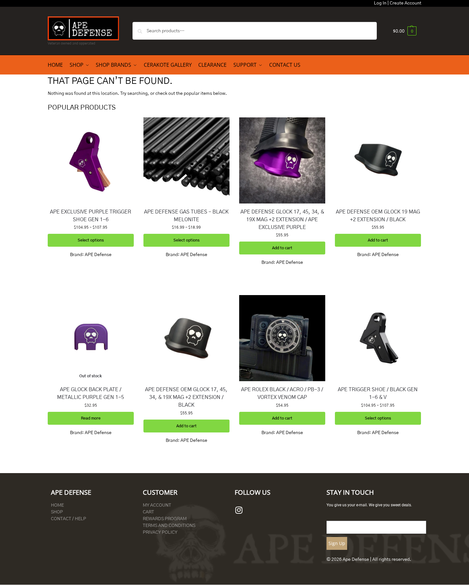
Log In (380, 3)
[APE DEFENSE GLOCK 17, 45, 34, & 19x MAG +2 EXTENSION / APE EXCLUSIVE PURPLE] (282, 160)
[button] (404, 31)
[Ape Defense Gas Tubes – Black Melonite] (186, 160)
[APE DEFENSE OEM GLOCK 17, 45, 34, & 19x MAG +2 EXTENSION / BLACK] (186, 338)
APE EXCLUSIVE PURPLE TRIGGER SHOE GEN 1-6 (90, 215)
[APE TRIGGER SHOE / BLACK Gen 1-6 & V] (378, 338)
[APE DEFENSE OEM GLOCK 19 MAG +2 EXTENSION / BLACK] (378, 160)
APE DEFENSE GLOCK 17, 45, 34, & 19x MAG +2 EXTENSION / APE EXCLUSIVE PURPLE (282, 219)
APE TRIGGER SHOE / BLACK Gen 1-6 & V (378, 393)
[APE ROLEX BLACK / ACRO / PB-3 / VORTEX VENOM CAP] (282, 338)
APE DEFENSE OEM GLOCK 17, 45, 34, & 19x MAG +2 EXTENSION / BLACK (186, 397)
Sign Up (336, 543)
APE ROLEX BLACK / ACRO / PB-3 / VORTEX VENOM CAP (282, 393)
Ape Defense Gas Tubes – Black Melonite (186, 215)
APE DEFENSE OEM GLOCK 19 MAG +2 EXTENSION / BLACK (378, 215)
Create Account (405, 3)
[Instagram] (239, 510)
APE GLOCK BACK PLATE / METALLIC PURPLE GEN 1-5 (90, 393)
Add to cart (282, 248)
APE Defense (98, 255)
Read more (91, 418)
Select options (91, 240)
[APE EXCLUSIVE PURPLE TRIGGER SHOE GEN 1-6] (91, 160)
